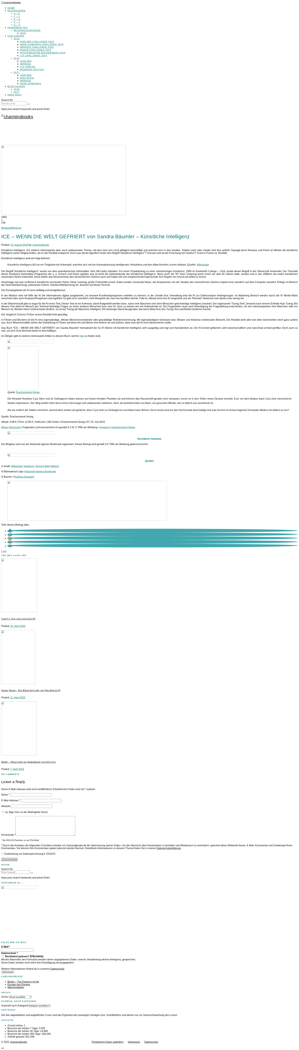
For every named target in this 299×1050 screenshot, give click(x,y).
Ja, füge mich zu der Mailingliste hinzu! (26, 812)
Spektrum (28, 466)
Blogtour (6, 228)
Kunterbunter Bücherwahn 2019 (42, 53)
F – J (17, 16)
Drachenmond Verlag (28, 392)
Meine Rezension (11, 427)
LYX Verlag (27, 67)
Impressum (134, 1042)
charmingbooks (40, 245)
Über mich (14, 95)
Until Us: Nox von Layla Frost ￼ (18, 618)
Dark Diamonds (30, 83)
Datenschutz (9, 953)
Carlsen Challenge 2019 (37, 41)
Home (11, 8)
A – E (17, 13)
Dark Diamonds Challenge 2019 (42, 44)
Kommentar (8, 834)
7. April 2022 (17, 769)
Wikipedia (202, 264)
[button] (9, 531)
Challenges (15, 36)
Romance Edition (32, 69)
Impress (25, 64)
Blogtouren (16, 86)
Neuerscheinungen (27, 30)
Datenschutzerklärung (169, 848)
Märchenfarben (15, 987)
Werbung (16, 228)
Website (5, 806)
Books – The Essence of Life (23, 981)
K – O (17, 19)
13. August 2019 (19, 245)
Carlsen (26, 61)
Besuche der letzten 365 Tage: (24, 1034)
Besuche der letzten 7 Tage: (23, 1028)
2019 (17, 39)
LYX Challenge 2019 (33, 55)
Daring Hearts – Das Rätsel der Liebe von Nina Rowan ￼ (30, 690)
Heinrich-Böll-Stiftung (47, 466)
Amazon (105, 427)
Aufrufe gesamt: (16, 1036)
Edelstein (27, 78)
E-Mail (5, 946)
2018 (23, 33)
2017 (17, 72)
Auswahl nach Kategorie (14, 1005)
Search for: (7, 100)
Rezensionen (16, 10)
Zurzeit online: (15, 1025)
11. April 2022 (17, 697)
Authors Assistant (24, 477)
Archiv (4, 997)
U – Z (17, 25)
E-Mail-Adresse (10, 800)
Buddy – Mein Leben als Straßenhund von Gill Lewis (28, 761)
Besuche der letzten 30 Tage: (23, 1031)
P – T (17, 22)
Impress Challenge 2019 (37, 47)
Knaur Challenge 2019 (35, 50)
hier (82, 336)
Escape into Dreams (18, 984)
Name (5, 794)
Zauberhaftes (17, 27)
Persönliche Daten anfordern (107, 1042)
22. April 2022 (18, 626)
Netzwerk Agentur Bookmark (40, 471)
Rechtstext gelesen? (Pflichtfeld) (23, 956)
